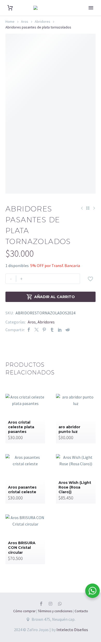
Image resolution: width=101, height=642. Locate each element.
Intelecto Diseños (72, 629)
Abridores (42, 21)
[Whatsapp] (60, 604)
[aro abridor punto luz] (76, 418)
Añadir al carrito (50, 297)
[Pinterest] (44, 330)
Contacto (81, 611)
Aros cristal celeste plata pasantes (21, 427)
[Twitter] (36, 330)
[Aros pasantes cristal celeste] (25, 479)
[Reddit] (67, 330)
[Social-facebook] (41, 604)
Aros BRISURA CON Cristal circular (21, 548)
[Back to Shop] (87, 208)
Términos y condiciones (55, 611)
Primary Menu (91, 8)
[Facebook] (29, 330)
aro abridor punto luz (69, 429)
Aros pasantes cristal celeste (22, 489)
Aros (24, 21)
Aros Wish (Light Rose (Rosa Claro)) (75, 487)
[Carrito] (10, 8)
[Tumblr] (52, 330)
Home (10, 21)
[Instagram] (50, 604)
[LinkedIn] (60, 330)
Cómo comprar (24, 611)
